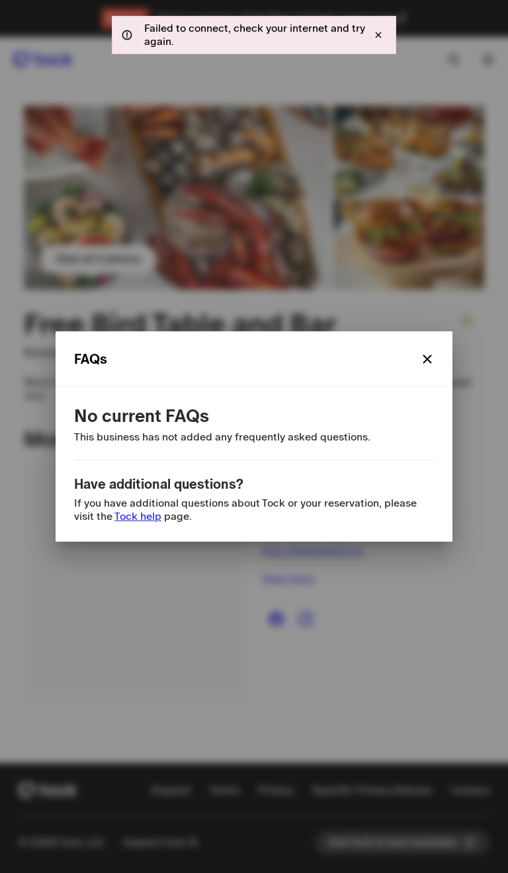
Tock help (137, 516)
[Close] (427, 359)
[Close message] (378, 35)
